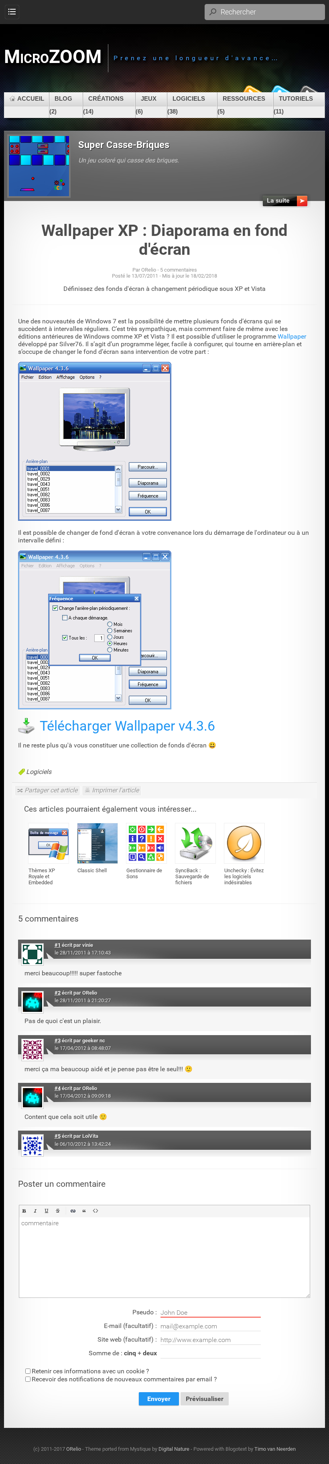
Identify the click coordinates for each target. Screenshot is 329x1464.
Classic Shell (92, 870)
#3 (58, 1041)
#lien (297, 944)
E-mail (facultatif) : (131, 1326)
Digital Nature (173, 1449)
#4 (58, 1088)
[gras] (24, 1211)
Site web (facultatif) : (127, 1339)
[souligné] (46, 1211)
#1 (58, 945)
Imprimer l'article (115, 790)
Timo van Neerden (275, 1449)
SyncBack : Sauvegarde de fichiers (192, 876)
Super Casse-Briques (123, 144)
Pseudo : (145, 1312)
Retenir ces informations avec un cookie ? (90, 1371)
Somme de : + (123, 1353)
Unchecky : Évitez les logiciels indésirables (244, 876)
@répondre (268, 944)
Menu (12, 12)
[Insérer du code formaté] (95, 1211)
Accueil (30, 98)
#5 (58, 1136)
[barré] (58, 1211)
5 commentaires (178, 270)
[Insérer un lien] (73, 1211)
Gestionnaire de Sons (144, 873)
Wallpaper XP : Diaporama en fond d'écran (164, 240)
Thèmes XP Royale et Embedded (41, 876)
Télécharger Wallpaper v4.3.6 (127, 726)
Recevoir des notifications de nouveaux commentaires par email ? (124, 1379)
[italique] (35, 1211)
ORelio (73, 1449)
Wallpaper (292, 336)
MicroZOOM (53, 56)
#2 (58, 993)
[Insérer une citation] (84, 1211)
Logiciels (38, 772)
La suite (278, 200)
